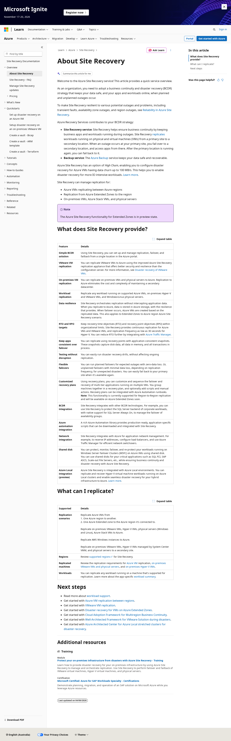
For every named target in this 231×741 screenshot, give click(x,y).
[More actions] (171, 50)
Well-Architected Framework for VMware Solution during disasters (127, 619)
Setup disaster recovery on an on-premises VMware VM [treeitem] (25, 127)
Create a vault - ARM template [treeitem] (21, 143)
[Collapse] (42, 47)
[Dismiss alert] (224, 6)
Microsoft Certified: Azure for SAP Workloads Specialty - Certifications (98, 680)
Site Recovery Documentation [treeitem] (23, 61)
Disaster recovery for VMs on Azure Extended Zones (118, 610)
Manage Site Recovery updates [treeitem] (21, 88)
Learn (61, 50)
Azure (71, 50)
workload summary (144, 576)
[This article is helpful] (218, 80)
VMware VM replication (100, 605)
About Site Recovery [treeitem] (21, 73)
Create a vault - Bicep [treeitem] (21, 135)
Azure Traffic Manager (158, 334)
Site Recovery (86, 50)
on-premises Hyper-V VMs (140, 566)
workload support (98, 596)
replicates (158, 134)
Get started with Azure (212, 38)
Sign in (223, 29)
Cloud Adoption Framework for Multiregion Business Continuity (126, 615)
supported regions (99, 556)
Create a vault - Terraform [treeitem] (24, 151)
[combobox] (23, 54)
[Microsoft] (6, 29)
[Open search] (214, 29)
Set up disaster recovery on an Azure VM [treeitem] (24, 116)
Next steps (196, 68)
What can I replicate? (202, 64)
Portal (189, 38)
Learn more (130, 175)
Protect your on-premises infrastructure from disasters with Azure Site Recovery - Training (110, 660)
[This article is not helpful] (222, 80)
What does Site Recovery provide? (204, 58)
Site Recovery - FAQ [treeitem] (20, 79)
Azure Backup (99, 158)
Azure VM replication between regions (109, 600)
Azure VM (132, 563)
